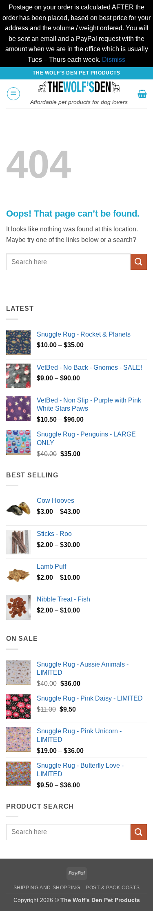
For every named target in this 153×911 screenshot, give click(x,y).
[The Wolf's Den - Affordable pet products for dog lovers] (79, 86)
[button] (13, 93)
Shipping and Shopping (46, 888)
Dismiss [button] (113, 59)
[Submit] (139, 262)
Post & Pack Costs (113, 888)
